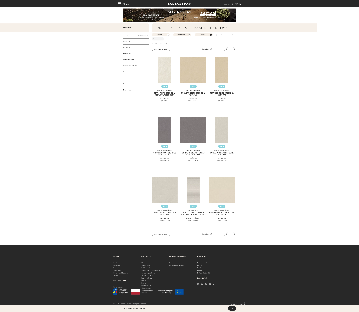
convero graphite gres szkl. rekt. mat (164, 154)
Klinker (143, 283)
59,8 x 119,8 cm (165, 101)
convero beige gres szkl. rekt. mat (193, 94)
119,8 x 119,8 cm (193, 101)
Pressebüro (201, 265)
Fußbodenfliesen (147, 268)
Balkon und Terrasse (120, 273)
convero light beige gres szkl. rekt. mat (221, 214)
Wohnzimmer (118, 268)
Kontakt (200, 271)
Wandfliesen (145, 265)
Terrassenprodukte (148, 273)
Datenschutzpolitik (204, 273)
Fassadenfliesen (147, 278)
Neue (164, 86)
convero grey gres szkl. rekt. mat (222, 154)
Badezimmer (117, 265)
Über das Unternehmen (205, 263)
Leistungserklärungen (177, 265)
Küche (115, 263)
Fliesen (143, 263)
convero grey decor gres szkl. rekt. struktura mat (193, 214)
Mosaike (144, 281)
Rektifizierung (164, 98)
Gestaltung (201, 268)
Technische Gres (147, 276)
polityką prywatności (139, 308)
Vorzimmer (117, 271)
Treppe (115, 276)
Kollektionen (118, 287)
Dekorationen (146, 286)
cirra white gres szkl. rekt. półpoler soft (164, 94)
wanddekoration (193, 210)
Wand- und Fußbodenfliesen (151, 271)
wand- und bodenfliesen (164, 90)
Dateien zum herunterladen (179, 263)
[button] (221, 49)
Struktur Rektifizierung (193, 218)
